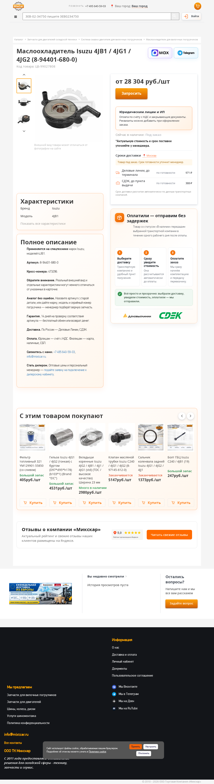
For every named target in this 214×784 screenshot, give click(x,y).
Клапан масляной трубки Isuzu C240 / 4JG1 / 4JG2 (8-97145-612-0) (121, 463)
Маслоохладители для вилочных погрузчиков (172, 39)
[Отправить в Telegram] (186, 52)
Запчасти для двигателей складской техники (52, 39)
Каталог (18, 39)
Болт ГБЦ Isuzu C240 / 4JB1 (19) (178, 459)
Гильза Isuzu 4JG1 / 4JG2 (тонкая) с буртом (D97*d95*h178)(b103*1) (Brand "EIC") (62, 467)
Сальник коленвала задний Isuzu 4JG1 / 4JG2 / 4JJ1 (151, 463)
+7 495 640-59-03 (95, 6)
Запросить (131, 93)
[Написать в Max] (160, 52)
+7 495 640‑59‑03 (64, 352)
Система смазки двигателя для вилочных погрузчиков (111, 39)
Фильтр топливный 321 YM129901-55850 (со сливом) (31, 463)
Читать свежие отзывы (169, 535)
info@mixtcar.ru (36, 356)
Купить (35, 502)
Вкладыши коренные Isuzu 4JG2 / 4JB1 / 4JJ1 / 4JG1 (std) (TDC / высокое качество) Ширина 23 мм (91, 469)
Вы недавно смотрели (105, 576)
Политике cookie (97, 751)
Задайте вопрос (181, 603)
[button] (129, 6)
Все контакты (13, 743)
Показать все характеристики (43, 223)
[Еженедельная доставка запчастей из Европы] (40, 594)
